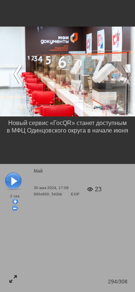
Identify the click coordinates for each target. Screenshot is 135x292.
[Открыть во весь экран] (13, 279)
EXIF (75, 194)
